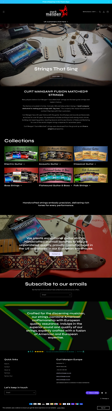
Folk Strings (81, 185)
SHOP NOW (56, 76)
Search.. (7, 363)
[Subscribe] (70, 295)
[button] (4, 12)
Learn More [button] (61, 408)
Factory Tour (8, 376)
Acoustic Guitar (48, 164)
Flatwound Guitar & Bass (54, 185)
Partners (7, 373)
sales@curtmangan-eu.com (63, 373)
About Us (7, 370)
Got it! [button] (103, 408)
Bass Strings (12, 185)
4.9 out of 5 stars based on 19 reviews (60, 351)
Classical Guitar (84, 164)
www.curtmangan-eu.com (63, 376)
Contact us (56, 254)
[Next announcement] (109, 1)
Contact (7, 366)
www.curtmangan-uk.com (63, 379)
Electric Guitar (13, 164)
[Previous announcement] (3, 1)
